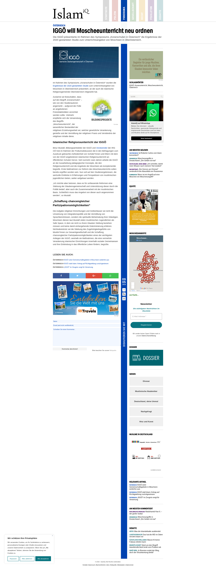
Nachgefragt (146, 411)
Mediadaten (121, 565)
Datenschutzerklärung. (149, 336)
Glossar (146, 381)
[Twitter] (77, 275)
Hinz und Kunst (146, 422)
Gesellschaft (133, 10)
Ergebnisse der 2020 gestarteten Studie (71, 86)
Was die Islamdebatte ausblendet (145, 531)
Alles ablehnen (27, 559)
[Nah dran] (52, 535)
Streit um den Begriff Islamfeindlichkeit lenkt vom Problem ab (145, 546)
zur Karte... (133, 295)
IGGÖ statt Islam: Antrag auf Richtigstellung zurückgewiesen (80, 263)
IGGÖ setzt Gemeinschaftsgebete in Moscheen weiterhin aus (81, 260)
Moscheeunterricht (155, 85)
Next (159, 455)
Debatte (160, 10)
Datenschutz (129, 565)
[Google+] (94, 275)
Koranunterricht (141, 85)
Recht (142, 10)
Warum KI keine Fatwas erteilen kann (144, 541)
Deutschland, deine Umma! (146, 401)
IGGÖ (131, 85)
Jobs (107, 565)
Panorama (124, 10)
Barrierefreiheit (100, 565)
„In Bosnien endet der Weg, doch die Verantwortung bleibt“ (144, 551)
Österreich (133, 87)
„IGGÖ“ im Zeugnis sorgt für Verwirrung (73, 267)
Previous (133, 455)
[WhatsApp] (110, 275)
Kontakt (85, 565)
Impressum (91, 565)
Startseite (106, 10)
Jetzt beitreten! (146, 138)
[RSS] (124, 294)
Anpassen (13, 559)
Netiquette (113, 350)
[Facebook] (61, 275)
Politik (115, 10)
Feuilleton (151, 10)
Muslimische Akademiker (146, 391)
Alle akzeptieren (43, 559)
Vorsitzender (101, 148)
